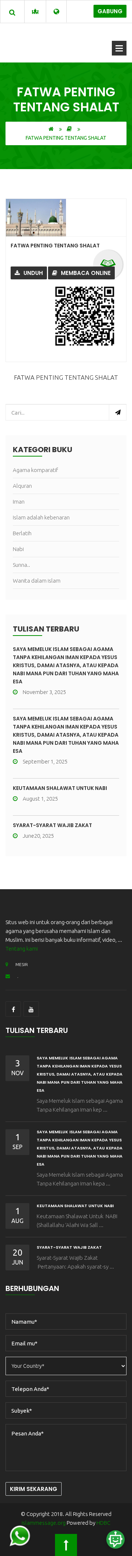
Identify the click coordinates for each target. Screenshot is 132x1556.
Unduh (33, 273)
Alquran (22, 486)
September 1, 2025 (45, 761)
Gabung (110, 11)
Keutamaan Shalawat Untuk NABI (60, 788)
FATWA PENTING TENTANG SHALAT (55, 245)
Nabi (18, 549)
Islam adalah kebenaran (41, 517)
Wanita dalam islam (36, 580)
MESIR (21, 964)
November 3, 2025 (44, 692)
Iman (19, 501)
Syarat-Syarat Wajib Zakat (52, 825)
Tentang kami (22, 948)
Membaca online (86, 273)
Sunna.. (21, 565)
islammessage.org (44, 1523)
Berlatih (22, 533)
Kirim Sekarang (33, 1489)
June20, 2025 (38, 836)
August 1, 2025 (40, 798)
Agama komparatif (35, 470)
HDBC (103, 1523)
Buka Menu (119, 48)
